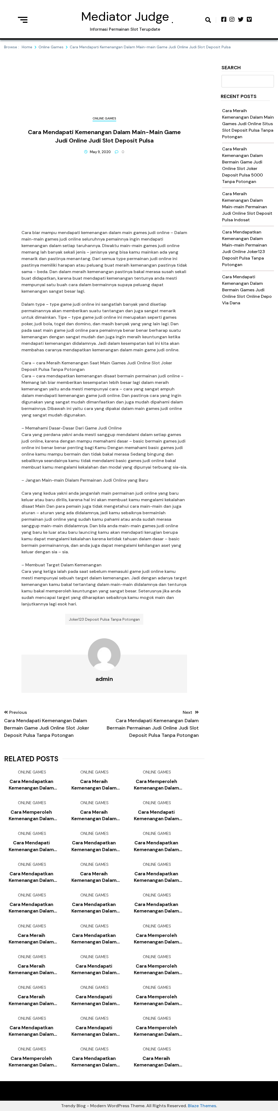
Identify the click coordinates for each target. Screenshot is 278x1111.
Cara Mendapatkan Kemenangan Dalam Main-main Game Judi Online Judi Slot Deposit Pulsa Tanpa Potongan (94, 938)
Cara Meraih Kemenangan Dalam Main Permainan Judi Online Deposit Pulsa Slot (31, 969)
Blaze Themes (202, 1106)
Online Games (104, 118)
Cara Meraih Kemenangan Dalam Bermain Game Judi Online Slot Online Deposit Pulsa (31, 938)
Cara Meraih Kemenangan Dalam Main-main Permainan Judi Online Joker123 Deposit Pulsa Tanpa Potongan (94, 877)
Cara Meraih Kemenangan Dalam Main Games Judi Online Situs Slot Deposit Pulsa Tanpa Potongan (248, 124)
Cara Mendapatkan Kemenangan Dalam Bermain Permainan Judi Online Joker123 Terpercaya (94, 1061)
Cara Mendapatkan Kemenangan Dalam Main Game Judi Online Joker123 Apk (31, 784)
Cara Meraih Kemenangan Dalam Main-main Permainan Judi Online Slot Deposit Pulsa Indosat (247, 207)
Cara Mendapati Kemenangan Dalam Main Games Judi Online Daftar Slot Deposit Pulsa (93, 969)
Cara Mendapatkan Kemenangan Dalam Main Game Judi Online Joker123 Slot (94, 907)
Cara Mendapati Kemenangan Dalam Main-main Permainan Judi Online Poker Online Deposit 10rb (156, 815)
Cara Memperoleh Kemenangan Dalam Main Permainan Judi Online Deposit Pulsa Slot (156, 1031)
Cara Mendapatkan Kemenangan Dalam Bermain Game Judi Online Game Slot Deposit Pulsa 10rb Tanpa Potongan (156, 877)
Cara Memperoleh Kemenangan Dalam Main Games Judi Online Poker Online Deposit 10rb (156, 938)
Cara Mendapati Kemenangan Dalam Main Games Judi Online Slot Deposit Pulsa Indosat (31, 846)
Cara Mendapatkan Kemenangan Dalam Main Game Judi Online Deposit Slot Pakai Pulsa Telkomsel (156, 907)
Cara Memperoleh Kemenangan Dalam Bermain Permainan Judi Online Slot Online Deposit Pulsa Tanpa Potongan (156, 969)
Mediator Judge (125, 16)
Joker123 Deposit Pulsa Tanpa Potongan (104, 619)
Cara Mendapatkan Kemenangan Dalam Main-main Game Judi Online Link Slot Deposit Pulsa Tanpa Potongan (31, 1031)
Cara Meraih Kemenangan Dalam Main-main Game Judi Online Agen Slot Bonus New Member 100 (94, 815)
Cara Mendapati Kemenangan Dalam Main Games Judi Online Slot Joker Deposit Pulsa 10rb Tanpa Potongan (93, 1031)
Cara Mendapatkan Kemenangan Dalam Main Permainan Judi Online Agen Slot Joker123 (31, 907)
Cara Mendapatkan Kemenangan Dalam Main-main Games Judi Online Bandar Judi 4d (156, 846)
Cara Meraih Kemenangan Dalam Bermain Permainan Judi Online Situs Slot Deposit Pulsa (156, 1061)
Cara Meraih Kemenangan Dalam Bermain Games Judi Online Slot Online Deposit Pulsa (31, 1000)
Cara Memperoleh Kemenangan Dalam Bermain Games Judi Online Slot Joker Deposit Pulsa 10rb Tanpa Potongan (31, 815)
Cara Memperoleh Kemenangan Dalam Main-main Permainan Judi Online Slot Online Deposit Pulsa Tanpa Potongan (156, 1000)
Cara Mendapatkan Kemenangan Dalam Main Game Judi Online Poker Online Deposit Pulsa (94, 846)
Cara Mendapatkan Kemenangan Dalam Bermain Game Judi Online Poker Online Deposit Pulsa (31, 877)
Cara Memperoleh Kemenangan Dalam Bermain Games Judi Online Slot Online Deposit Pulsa (31, 1061)
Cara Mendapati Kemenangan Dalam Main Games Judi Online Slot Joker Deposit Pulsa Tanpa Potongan (94, 1000)
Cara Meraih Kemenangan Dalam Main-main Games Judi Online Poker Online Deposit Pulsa (94, 784)
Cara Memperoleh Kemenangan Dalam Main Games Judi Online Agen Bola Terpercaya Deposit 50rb (156, 784)
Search (231, 68)
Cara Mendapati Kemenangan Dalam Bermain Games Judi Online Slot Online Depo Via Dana (247, 290)
